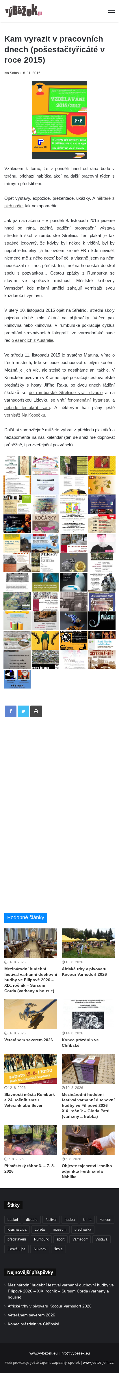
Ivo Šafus (11, 73)
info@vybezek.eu (75, 1353)
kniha (87, 1220)
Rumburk (41, 1239)
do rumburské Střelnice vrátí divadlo (66, 392)
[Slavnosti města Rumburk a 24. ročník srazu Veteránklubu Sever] (30, 1069)
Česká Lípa (16, 1249)
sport (60, 1239)
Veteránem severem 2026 (28, 1040)
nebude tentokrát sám (27, 407)
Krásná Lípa (17, 1230)
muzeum (59, 1230)
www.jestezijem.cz (98, 1362)
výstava (101, 1239)
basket (13, 1220)
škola (58, 1249)
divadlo (32, 1220)
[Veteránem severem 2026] (30, 1014)
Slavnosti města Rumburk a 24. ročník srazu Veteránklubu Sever (29, 1100)
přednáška (83, 1230)
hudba (70, 1220)
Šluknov (40, 1249)
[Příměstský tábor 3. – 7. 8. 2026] (30, 1140)
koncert (105, 1220)
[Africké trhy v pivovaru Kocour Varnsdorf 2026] (88, 943)
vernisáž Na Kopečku (24, 415)
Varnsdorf (80, 1239)
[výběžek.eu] (24, 11)
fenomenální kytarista (88, 400)
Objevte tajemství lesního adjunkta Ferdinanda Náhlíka (87, 1171)
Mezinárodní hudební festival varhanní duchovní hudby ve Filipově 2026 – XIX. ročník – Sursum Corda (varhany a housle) (30, 980)
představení (17, 1239)
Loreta (40, 1230)
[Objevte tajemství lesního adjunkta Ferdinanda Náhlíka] (88, 1140)
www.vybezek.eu (43, 1353)
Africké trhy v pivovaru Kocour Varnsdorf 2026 (50, 1306)
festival (51, 1220)
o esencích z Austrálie (32, 340)
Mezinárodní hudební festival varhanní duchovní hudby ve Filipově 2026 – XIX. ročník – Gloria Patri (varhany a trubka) (88, 1105)
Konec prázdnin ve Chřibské (33, 1324)
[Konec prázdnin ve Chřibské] (88, 1014)
